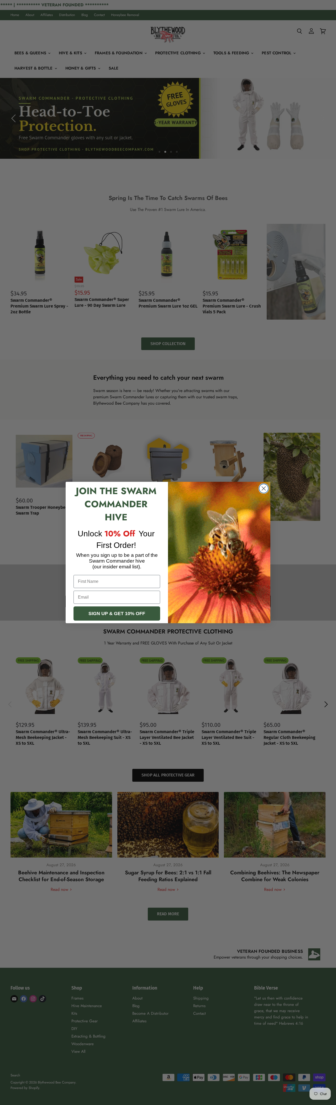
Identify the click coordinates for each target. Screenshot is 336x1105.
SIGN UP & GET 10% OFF (116, 613)
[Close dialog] (263, 488)
